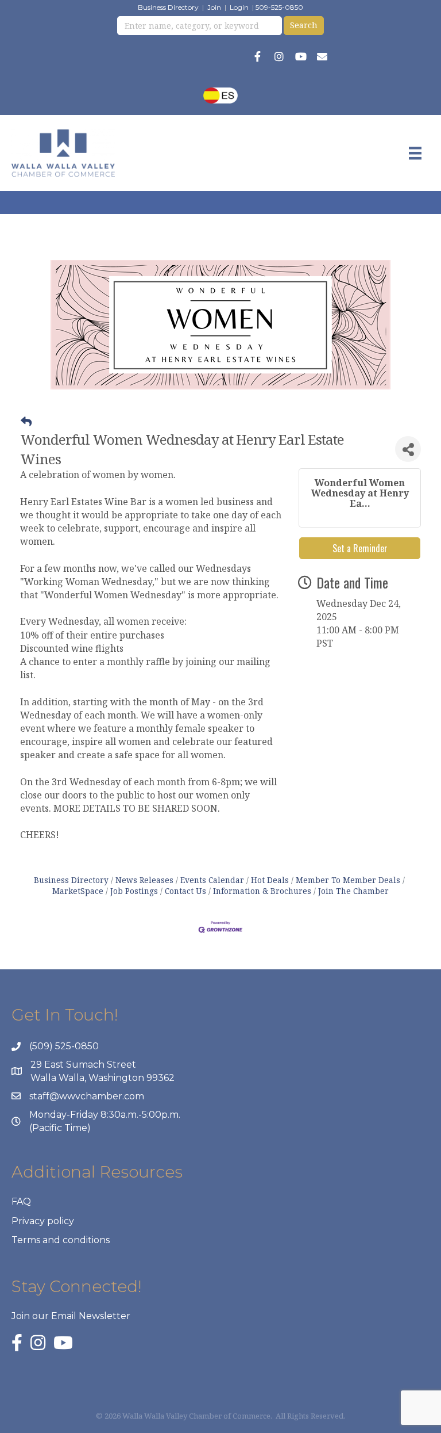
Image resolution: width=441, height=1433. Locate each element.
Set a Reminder (360, 548)
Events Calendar (212, 879)
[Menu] (415, 153)
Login (239, 7)
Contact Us (185, 890)
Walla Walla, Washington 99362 (102, 1077)
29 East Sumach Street (83, 1064)
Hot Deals (270, 879)
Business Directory (168, 7)
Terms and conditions (60, 1240)
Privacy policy (42, 1221)
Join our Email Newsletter (70, 1315)
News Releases (144, 879)
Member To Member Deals (348, 879)
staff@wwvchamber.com (86, 1096)
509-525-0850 (279, 7)
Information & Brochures (262, 890)
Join (214, 7)
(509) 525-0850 (64, 1046)
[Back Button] (26, 422)
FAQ (21, 1201)
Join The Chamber (353, 890)
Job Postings (134, 890)
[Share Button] (408, 449)
